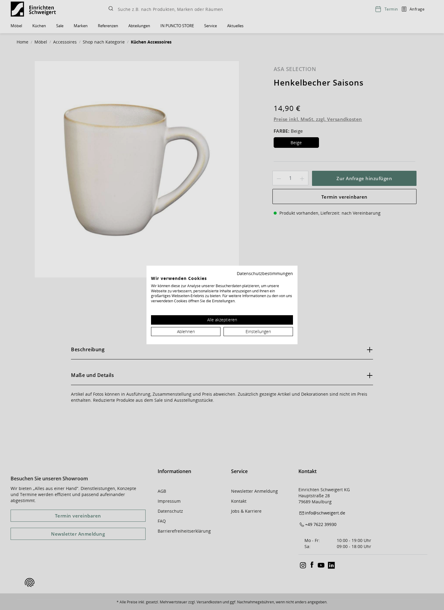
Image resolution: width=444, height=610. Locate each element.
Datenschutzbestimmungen (265, 273)
